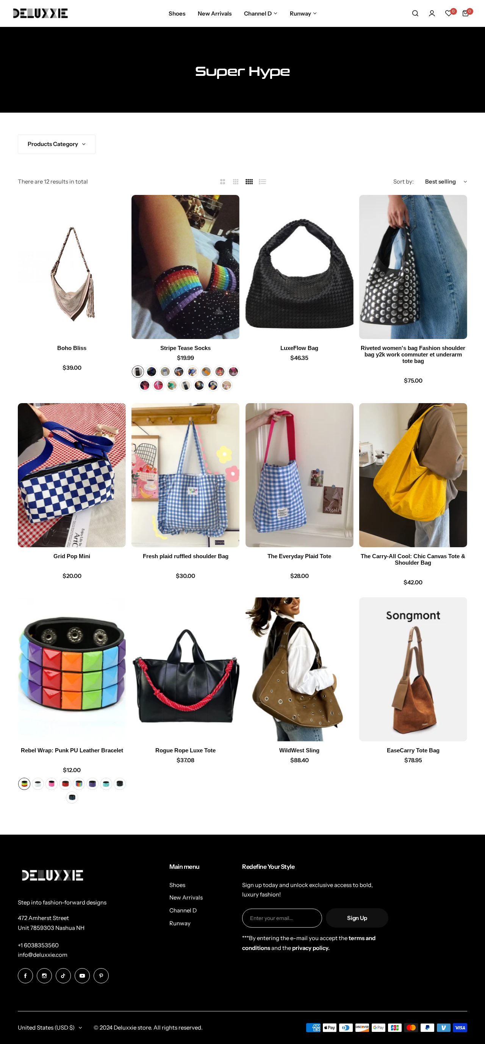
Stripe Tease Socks (185, 348)
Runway (180, 923)
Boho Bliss (71, 348)
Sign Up (357, 918)
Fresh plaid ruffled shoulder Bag (185, 556)
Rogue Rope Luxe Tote (185, 750)
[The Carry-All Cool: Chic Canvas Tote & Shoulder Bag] (413, 475)
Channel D (183, 910)
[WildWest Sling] (300, 669)
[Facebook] (25, 975)
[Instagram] (44, 975)
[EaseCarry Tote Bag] (413, 669)
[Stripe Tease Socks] (185, 267)
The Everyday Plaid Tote (299, 556)
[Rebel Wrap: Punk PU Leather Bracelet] (72, 669)
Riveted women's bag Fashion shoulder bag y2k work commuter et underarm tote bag (413, 354)
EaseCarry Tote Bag (413, 750)
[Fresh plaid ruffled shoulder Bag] (185, 475)
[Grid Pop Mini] (72, 475)
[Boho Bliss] (72, 267)
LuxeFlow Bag (299, 348)
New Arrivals (186, 897)
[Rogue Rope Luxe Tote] (185, 669)
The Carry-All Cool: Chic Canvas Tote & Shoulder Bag (413, 559)
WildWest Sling (299, 750)
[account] (432, 13)
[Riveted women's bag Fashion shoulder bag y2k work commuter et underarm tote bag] (413, 267)
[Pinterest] (101, 975)
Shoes (177, 885)
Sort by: (403, 181)
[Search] (415, 13)
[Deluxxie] (40, 13)
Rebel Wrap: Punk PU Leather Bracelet (72, 750)
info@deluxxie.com (42, 954)
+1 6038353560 (38, 945)
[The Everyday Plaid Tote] (300, 475)
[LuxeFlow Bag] (300, 267)
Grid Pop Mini (71, 556)
